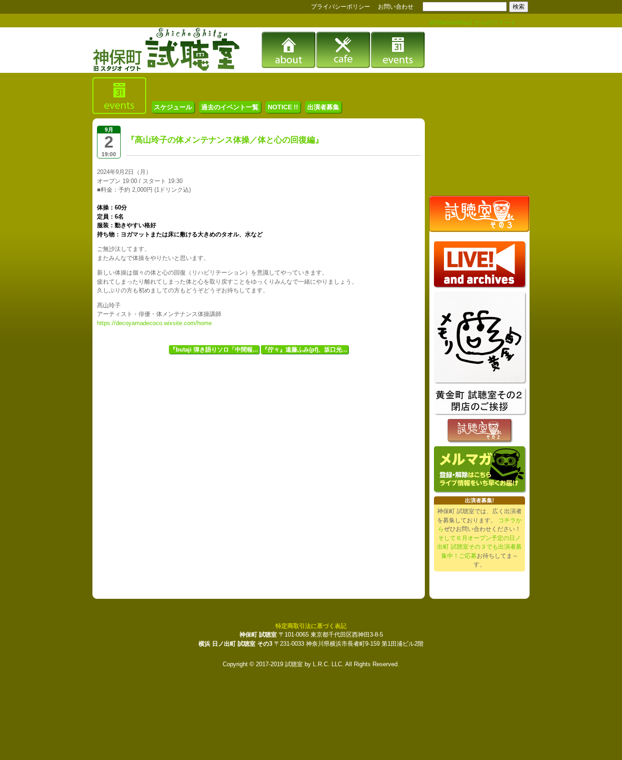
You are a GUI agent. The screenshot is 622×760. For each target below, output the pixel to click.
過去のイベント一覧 (230, 107)
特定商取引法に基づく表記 (311, 625)
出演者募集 (323, 107)
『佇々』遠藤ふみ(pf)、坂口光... (304, 349)
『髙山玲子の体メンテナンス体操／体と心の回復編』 (225, 139)
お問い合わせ (395, 6)
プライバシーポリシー (340, 6)
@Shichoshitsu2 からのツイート (472, 22)
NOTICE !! (283, 107)
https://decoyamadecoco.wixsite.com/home (154, 323)
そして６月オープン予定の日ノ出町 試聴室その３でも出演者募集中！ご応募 (479, 547)
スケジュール (173, 107)
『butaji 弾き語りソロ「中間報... (214, 349)
